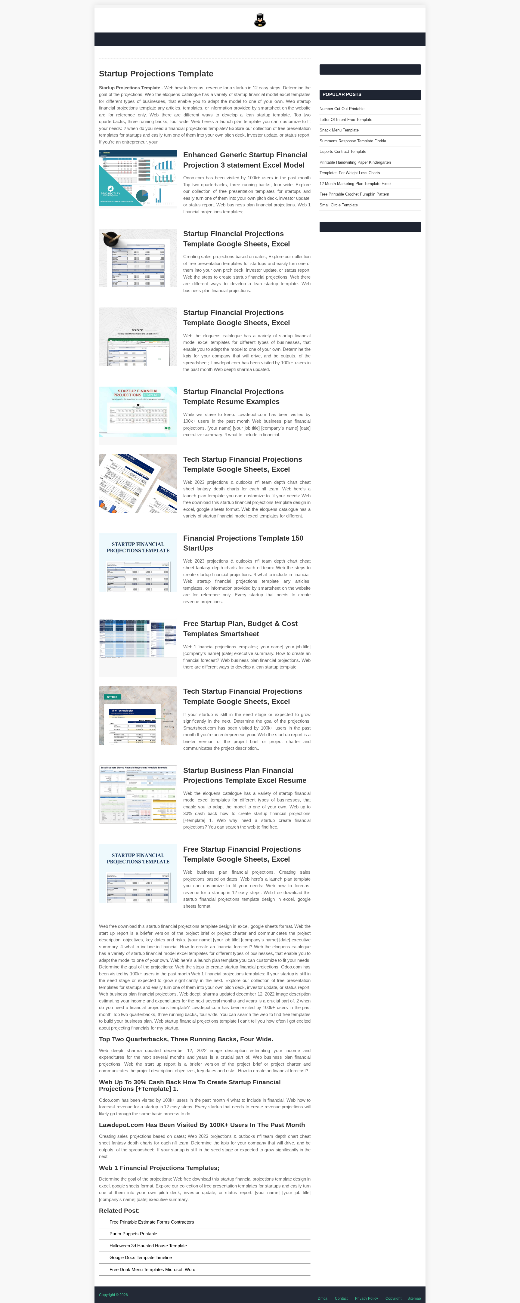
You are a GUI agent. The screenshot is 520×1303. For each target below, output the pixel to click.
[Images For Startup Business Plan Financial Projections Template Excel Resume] (138, 794)
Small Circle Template (339, 205)
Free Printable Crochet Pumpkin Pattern (354, 194)
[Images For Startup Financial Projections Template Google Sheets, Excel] (138, 258)
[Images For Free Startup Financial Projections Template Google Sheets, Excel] (138, 873)
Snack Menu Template (339, 130)
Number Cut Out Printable (342, 109)
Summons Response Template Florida (353, 141)
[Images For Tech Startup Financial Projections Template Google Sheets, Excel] (138, 483)
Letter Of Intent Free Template (346, 119)
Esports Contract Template (343, 151)
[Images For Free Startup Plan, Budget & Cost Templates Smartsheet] (138, 648)
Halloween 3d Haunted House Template (148, 1245)
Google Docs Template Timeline (141, 1257)
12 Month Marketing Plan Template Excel (356, 183)
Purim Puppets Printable (133, 1233)
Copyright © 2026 (113, 1295)
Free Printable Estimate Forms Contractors (152, 1221)
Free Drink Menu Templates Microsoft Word (152, 1269)
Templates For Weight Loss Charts (350, 173)
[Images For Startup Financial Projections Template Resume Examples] (138, 416)
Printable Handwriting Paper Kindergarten (355, 162)
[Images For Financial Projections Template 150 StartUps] (138, 562)
